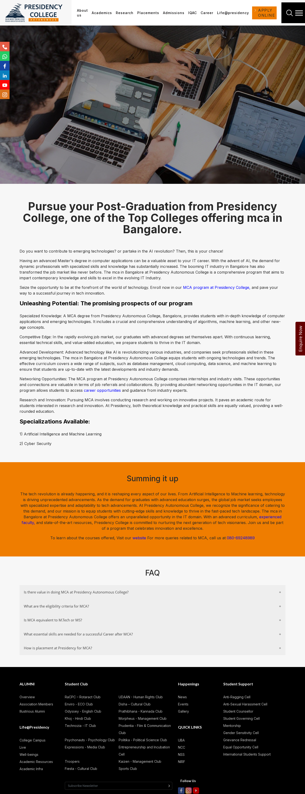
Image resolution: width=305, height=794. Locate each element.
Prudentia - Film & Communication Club (145, 729)
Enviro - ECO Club (79, 704)
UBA (181, 740)
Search (290, 12)
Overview (27, 697)
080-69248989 (241, 537)
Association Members (36, 704)
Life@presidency (233, 13)
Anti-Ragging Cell (236, 697)
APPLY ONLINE (266, 13)
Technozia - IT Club (80, 726)
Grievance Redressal (239, 740)
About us (82, 12)
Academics (102, 13)
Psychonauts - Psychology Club (90, 740)
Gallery (183, 711)
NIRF (181, 762)
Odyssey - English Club (83, 711)
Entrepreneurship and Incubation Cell (144, 750)
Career (207, 13)
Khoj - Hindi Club (78, 718)
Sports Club (128, 769)
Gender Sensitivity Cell (241, 733)
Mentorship (232, 726)
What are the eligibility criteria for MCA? (56, 606)
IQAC (192, 13)
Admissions (173, 13)
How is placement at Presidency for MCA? (58, 648)
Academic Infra (31, 769)
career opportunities (102, 390)
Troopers (72, 761)
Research (124, 13)
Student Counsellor (238, 711)
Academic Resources (36, 762)
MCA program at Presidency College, (216, 287)
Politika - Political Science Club (143, 740)
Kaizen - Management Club (140, 761)
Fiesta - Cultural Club (81, 769)
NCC (181, 747)
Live (23, 747)
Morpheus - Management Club (143, 718)
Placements (148, 13)
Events (183, 704)
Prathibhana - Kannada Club (141, 711)
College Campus (33, 740)
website (139, 537)
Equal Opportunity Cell (240, 747)
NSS (181, 754)
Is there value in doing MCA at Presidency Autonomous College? (76, 592)
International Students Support (247, 754)
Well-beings (29, 754)
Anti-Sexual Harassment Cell (245, 704)
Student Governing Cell (241, 718)
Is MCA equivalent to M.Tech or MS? (53, 620)
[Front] (37, 13)
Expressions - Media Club (85, 747)
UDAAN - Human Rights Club (141, 697)
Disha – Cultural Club (135, 704)
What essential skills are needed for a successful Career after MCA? (78, 634)
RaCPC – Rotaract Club (83, 697)
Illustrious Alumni (32, 711)
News (182, 697)
